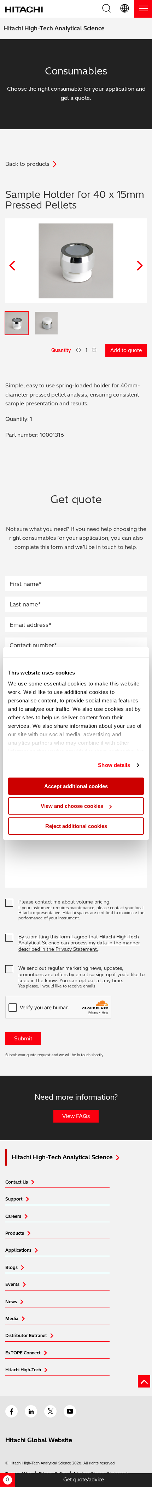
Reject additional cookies (76, 826)
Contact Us (16, 1182)
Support (14, 1199)
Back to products (27, 164)
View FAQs (76, 1116)
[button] (125, 9)
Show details (114, 765)
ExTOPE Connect (23, 1352)
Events (12, 1284)
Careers (13, 1216)
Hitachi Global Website (38, 1440)
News (11, 1301)
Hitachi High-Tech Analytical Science (54, 28)
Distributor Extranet (26, 1335)
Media (11, 1318)
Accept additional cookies (76, 786)
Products (14, 1233)
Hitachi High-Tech (23, 1369)
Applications (18, 1250)
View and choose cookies (72, 806)
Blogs (11, 1267)
